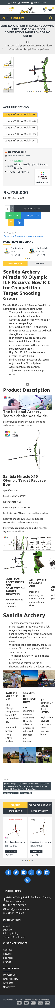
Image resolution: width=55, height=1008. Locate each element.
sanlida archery (10, 793)
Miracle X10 (26, 793)
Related (15, 805)
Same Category (39, 811)
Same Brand (15, 811)
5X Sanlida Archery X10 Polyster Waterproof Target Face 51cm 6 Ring (19, 248)
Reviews (39, 263)
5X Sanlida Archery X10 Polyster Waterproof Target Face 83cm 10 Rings (44, 248)
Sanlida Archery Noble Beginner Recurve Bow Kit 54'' (15, 842)
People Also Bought (39, 805)
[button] (27, 91)
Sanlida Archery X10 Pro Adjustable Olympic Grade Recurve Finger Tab (40, 842)
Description (15, 263)
